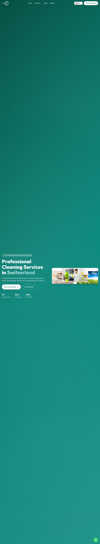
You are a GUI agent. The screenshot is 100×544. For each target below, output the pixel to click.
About (45, 3)
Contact (52, 3)
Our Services (29, 287)
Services (37, 3)
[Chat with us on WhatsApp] (95, 539)
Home (30, 3)
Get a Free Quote (91, 3)
